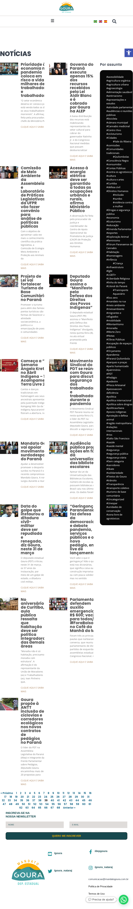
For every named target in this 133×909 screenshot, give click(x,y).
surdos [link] (118, 198)
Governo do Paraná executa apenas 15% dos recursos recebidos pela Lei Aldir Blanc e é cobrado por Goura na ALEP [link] (81, 88)
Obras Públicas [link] (116, 339)
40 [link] (52, 800)
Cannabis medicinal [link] (119, 126)
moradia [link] (112, 328)
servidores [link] (114, 465)
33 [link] (9, 800)
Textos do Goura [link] (117, 476)
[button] (52, 21)
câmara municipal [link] (118, 122)
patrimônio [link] (114, 369)
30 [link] (82, 797)
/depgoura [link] (101, 851)
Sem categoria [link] (116, 461)
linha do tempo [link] (116, 282)
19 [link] (16, 797)
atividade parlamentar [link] (120, 107)
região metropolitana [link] (120, 423)
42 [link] (64, 800)
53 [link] (40, 804)
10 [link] (58, 793)
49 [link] (17, 804)
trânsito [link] (112, 480)
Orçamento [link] (114, 351)
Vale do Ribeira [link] (123, 141)
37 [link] (33, 800)
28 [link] (70, 797)
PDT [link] (110, 373)
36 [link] (27, 800)
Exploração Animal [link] (118, 236)
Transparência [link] (116, 484)
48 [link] (10, 804)
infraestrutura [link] (115, 267)
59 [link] (77, 804)
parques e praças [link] (117, 362)
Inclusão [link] (119, 194)
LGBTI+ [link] (112, 274)
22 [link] (33, 797)
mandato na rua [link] (117, 301)
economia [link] (113, 217)
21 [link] (28, 797)
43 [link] (70, 800)
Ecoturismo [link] (114, 221)
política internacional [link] (119, 400)
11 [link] (63, 793)
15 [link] (85, 793)
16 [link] (90, 793)
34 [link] (15, 800)
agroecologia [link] (115, 88)
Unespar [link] (112, 503)
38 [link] (39, 800)
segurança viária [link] (117, 457)
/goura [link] (58, 853)
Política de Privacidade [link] (100, 886)
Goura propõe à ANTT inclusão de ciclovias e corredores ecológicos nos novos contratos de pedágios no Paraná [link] (32, 721)
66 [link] (46, 807)
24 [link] (45, 797)
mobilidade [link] (114, 320)
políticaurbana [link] (116, 408)
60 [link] (83, 804)
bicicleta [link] (112, 118)
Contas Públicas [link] (117, 168)
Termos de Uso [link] (96, 893)
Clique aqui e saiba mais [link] (35, 126)
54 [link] (47, 804)
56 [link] (59, 804)
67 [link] (52, 807)
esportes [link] (113, 232)
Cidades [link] (112, 137)
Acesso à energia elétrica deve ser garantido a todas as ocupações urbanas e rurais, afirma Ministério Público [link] (81, 189)
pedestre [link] (113, 381)
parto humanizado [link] (118, 366)
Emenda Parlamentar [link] (120, 229)
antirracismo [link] (115, 95)
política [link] (112, 396)
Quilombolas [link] (122, 156)
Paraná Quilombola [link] (119, 358)
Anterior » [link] (69, 807)
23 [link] (39, 797)
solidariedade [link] (115, 472)
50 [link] (23, 804)
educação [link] (113, 225)
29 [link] (76, 797)
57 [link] (65, 804)
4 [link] (30, 793)
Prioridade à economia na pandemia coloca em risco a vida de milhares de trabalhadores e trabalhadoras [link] (35, 80)
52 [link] (34, 804)
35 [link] (21, 800)
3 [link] (25, 793)
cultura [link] (112, 175)
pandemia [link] (113, 354)
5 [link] (34, 793)
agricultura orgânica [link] (119, 80)
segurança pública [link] (118, 453)
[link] (129, 53)
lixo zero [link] (113, 297)
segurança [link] (113, 450)
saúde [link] (111, 442)
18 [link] (11, 797)
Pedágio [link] (112, 377)
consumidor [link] (114, 164)
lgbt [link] (110, 270)
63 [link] (27, 807)
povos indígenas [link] (117, 411)
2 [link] (20, 793)
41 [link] (58, 800)
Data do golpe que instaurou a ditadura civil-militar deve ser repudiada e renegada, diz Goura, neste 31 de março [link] (32, 530)
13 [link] (74, 793)
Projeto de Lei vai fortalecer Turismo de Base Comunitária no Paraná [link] (34, 288)
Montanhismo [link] (116, 324)
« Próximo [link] (7, 793)
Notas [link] (111, 335)
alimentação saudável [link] (120, 92)
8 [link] (48, 793)
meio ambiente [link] (116, 305)
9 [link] (53, 793)
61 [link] (90, 804)
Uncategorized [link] (116, 499)
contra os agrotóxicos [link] (120, 172)
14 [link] (79, 793)
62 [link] (20, 807)
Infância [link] (112, 259)
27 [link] (64, 797)
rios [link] (110, 434)
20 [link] (22, 797)
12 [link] (68, 793)
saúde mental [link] (115, 446)
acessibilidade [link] (116, 76)
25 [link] (51, 797)
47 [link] (4, 804)
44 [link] (77, 800)
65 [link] (39, 807)
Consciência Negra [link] (118, 160)
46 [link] (90, 800)
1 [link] (16, 793)
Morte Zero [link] (114, 331)
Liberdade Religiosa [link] (119, 278)
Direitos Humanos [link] (118, 191)
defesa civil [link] (114, 187)
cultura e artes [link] (116, 179)
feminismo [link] (114, 240)
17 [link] (5, 797)
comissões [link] (114, 145)
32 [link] (3, 800)
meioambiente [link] (116, 309)
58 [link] (71, 804)
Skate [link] (111, 468)
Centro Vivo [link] (114, 130)
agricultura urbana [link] (118, 84)
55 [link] (53, 804)
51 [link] (29, 804)
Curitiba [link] (112, 183)
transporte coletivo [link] (118, 488)
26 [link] (58, 797)
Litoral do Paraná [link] (117, 286)
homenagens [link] (115, 255)
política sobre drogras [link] (120, 404)
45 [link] (83, 800)
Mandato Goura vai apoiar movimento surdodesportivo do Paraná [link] (37, 451)
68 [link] (58, 807)
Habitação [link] (113, 252)
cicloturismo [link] (115, 133)
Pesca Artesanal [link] (116, 385)
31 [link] (88, 797)
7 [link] (44, 793)
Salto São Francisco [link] (118, 438)
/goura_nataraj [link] (63, 870)
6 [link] (39, 793)
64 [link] (33, 807)
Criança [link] (119, 263)
